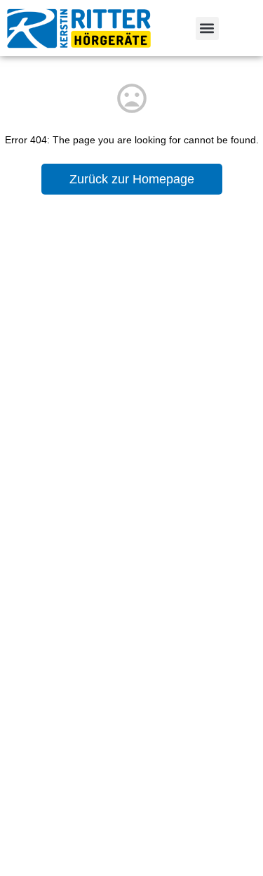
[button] (207, 28)
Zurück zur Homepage (131, 179)
